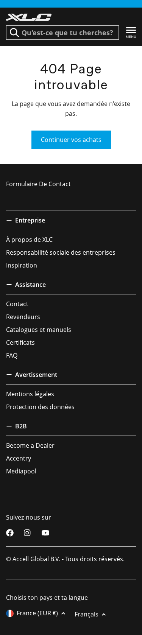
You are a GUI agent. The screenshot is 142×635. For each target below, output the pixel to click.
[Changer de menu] (131, 32)
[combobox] (62, 32)
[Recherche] (14, 32)
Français (86, 614)
